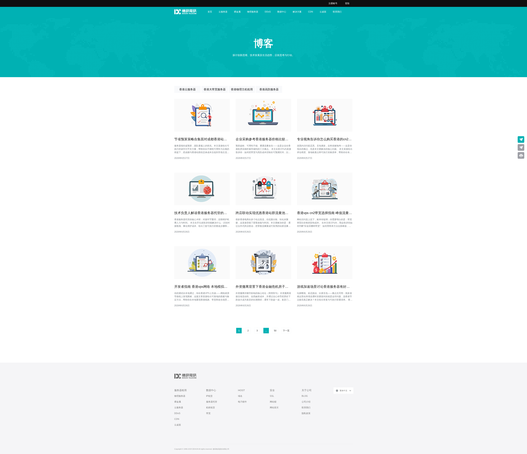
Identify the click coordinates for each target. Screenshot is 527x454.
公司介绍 (306, 402)
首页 (210, 12)
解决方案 (297, 12)
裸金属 (237, 12)
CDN (310, 12)
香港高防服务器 (269, 89)
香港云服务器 (187, 89)
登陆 (347, 3)
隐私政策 (306, 413)
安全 (272, 390)
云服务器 (223, 12)
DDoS (268, 12)
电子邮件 (242, 402)
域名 (240, 396)
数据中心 (281, 12)
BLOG (305, 396)
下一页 (286, 330)
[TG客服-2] (521, 147)
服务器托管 (211, 402)
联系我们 (337, 12)
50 (275, 330)
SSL (272, 396)
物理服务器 (252, 12)
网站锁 (273, 402)
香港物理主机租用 (242, 89)
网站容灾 (274, 407)
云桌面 (323, 12)
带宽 (208, 413)
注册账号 (333, 3)
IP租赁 (209, 396)
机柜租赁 (210, 407)
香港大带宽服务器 (215, 89)
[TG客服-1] (521, 139)
